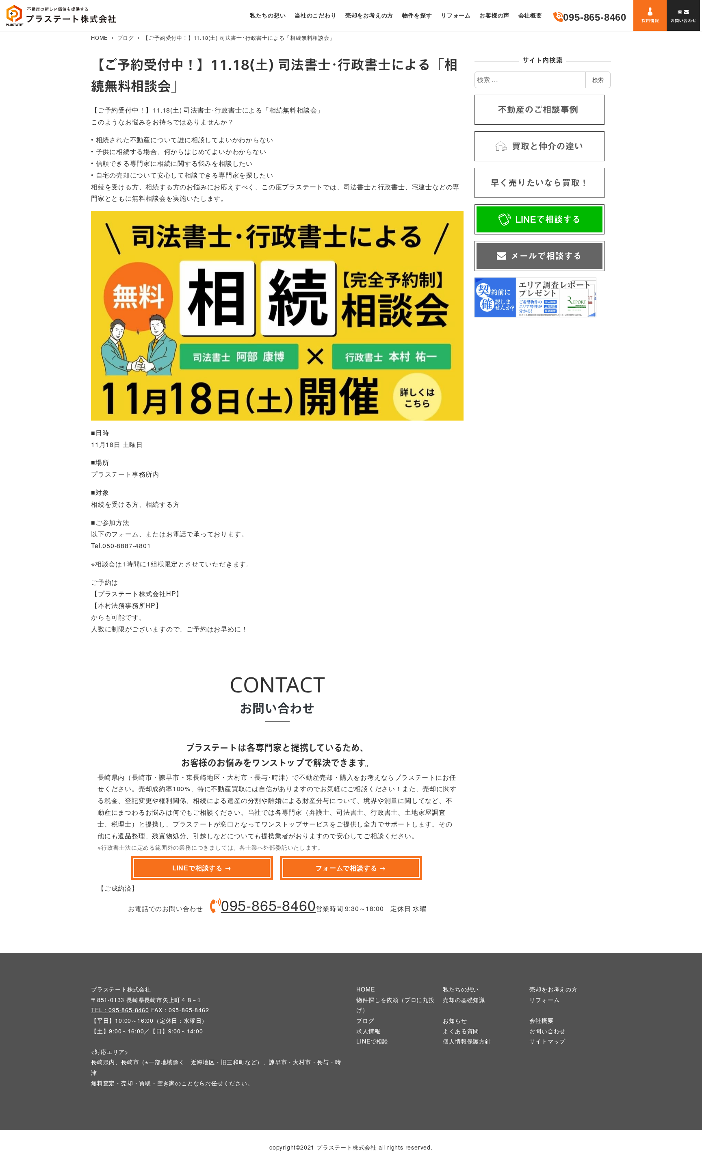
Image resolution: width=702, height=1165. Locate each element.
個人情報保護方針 (467, 1041)
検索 (598, 80)
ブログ (365, 1020)
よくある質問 (461, 1031)
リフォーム (544, 1000)
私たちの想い (461, 989)
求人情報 (368, 1031)
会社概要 (541, 1020)
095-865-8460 (268, 904)
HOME (365, 989)
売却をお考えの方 (553, 989)
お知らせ (455, 1020)
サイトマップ (547, 1041)
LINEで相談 (372, 1041)
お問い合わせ (547, 1031)
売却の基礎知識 (464, 1000)
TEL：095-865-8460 (120, 1010)
